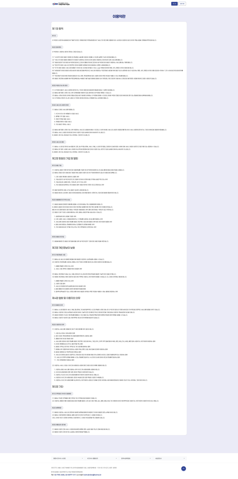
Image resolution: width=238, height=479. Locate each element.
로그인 (174, 3)
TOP (183, 468)
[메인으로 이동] (61, 3)
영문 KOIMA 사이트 (59, 458)
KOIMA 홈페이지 (92, 458)
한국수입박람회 (125, 458)
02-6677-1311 (70, 475)
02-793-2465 (59, 475)
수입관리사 (158, 458)
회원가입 (182, 3)
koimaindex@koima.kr (92, 475)
